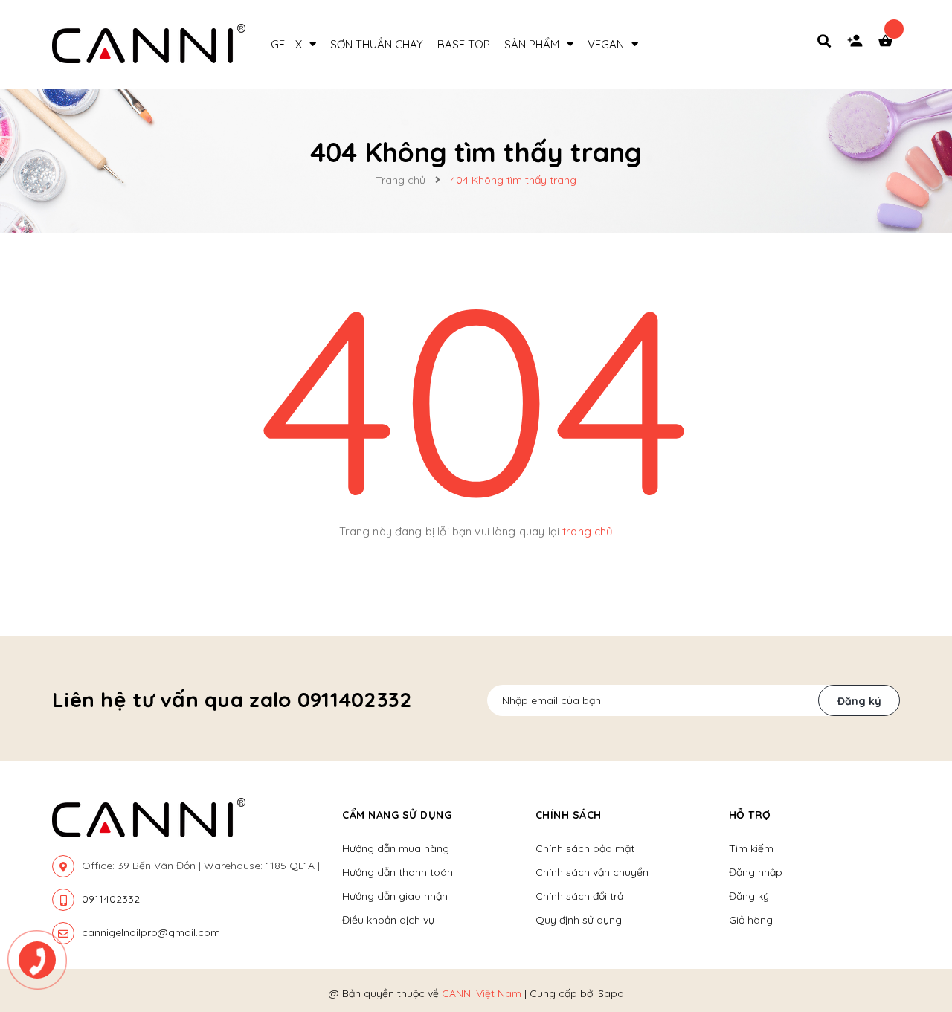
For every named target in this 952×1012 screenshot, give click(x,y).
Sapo (611, 993)
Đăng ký (859, 701)
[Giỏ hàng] (889, 44)
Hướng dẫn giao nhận (395, 896)
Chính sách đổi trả (579, 896)
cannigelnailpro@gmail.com (151, 932)
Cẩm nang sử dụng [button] (396, 815)
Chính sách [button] (569, 815)
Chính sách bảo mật (585, 848)
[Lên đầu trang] (919, 916)
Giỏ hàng (751, 919)
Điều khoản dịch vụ (388, 919)
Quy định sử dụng (579, 919)
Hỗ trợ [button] (750, 815)
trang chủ (587, 531)
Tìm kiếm (751, 848)
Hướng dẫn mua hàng (395, 848)
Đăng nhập (755, 872)
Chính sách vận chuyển (592, 872)
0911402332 (111, 899)
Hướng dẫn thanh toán (397, 872)
